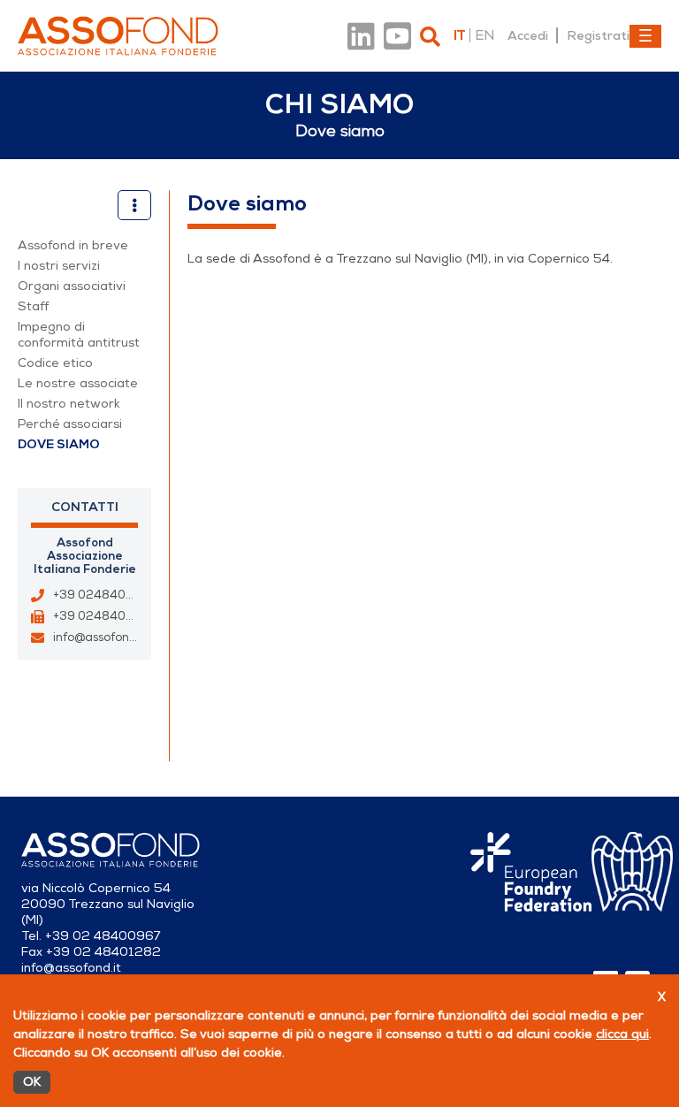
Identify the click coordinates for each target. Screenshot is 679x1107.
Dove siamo (59, 444)
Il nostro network (69, 403)
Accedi (527, 35)
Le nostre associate (78, 383)
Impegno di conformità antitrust (79, 334)
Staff (33, 306)
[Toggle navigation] (645, 36)
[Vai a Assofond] (118, 36)
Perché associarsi (70, 423)
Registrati (598, 35)
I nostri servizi (59, 265)
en (484, 35)
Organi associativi (72, 286)
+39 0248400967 (104, 595)
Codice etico (55, 362)
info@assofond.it (100, 637)
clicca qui (622, 1034)
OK (32, 1081)
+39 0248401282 (104, 616)
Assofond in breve (73, 245)
